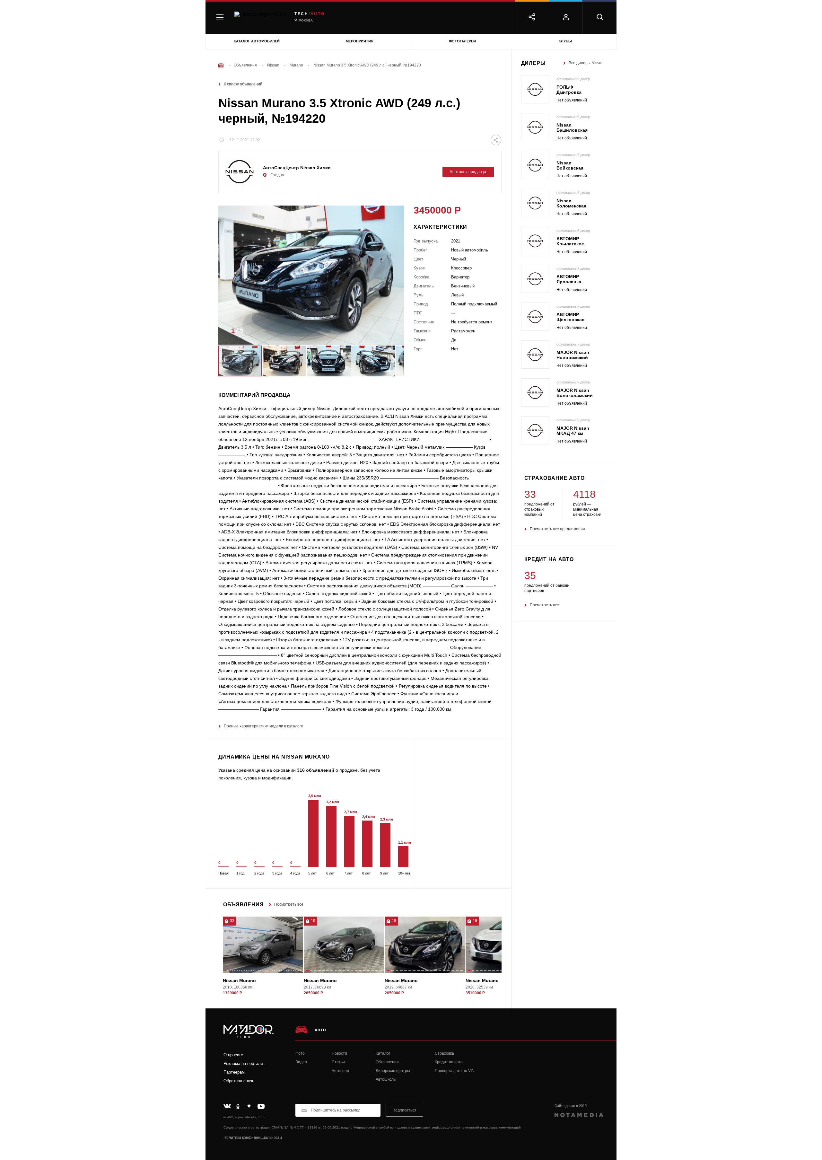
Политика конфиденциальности (252, 1137)
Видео (301, 1062)
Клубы (565, 41)
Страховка (444, 1053)
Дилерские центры (393, 1071)
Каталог (383, 1053)
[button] (389, 333)
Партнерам (234, 1072)
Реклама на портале (243, 1063)
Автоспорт (341, 1071)
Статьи (338, 1062)
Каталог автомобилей (257, 41)
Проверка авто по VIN (455, 1071)
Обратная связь (238, 1080)
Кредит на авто (449, 1062)
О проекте (233, 1054)
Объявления (387, 1062)
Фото (300, 1053)
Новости (339, 1053)
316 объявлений (315, 770)
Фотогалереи (462, 41)
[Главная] (220, 65)
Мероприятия (359, 41)
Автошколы (386, 1079)
